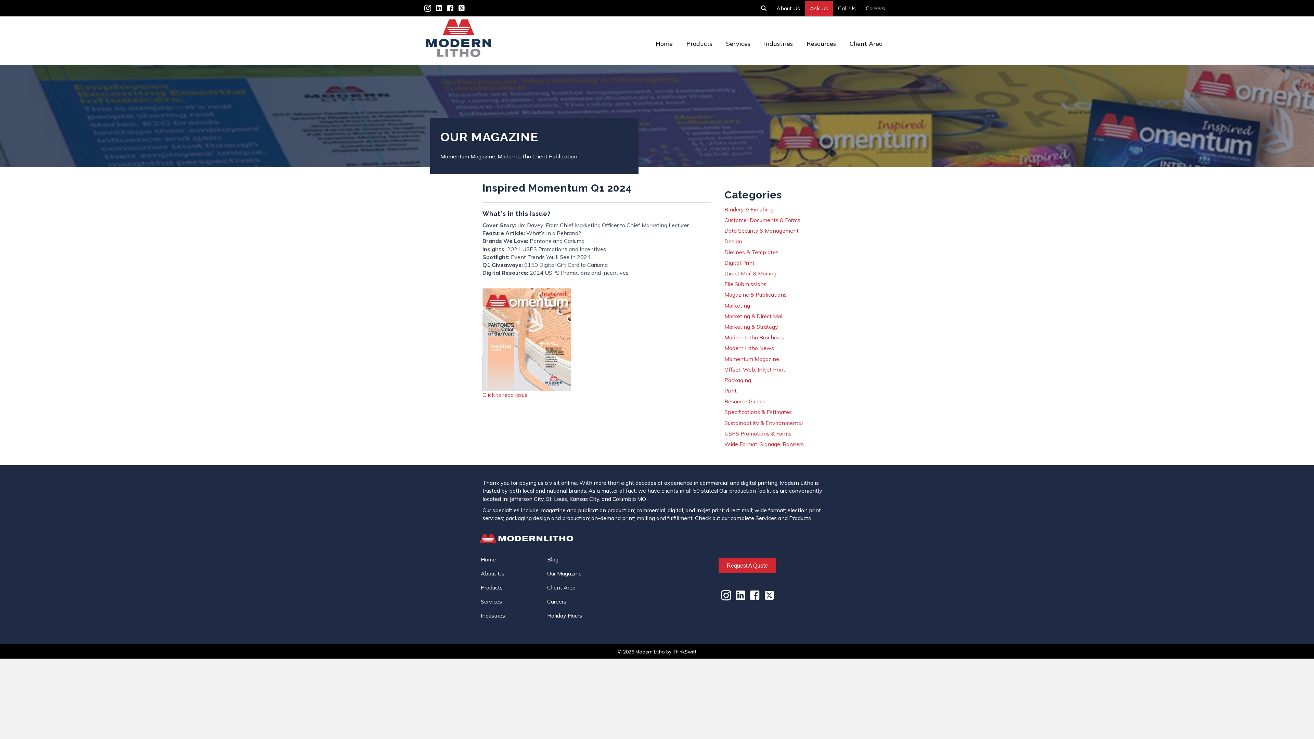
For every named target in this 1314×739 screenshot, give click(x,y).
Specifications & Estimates (758, 412)
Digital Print (739, 262)
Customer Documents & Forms (762, 220)
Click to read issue (505, 394)
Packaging (737, 380)
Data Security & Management (761, 230)
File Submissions (745, 284)
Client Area (866, 44)
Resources (821, 44)
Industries (778, 44)
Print (730, 390)
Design (733, 241)
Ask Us (819, 8)
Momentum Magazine (751, 358)
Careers (875, 8)
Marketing (737, 305)
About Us (788, 8)
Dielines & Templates (751, 252)
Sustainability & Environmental (763, 422)
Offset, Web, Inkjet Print (754, 369)
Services (738, 44)
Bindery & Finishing (749, 209)
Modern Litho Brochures (754, 337)
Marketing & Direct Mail (754, 316)
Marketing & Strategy (751, 326)
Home (664, 44)
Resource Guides (744, 401)
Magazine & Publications (755, 294)
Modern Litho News (749, 348)
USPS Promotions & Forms (757, 433)
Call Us (847, 8)
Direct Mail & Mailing (750, 273)
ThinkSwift (684, 652)
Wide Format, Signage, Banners (764, 444)
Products (699, 44)
